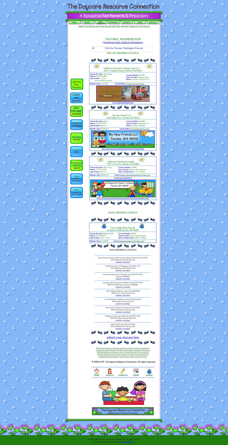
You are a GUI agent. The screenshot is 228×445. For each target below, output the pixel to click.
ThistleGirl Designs (127, 442)
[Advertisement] (78, 240)
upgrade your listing (123, 262)
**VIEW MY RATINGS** (122, 178)
